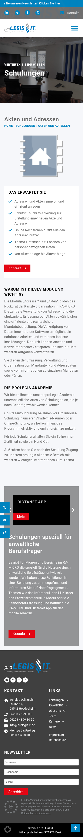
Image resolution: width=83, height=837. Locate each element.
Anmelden (16, 791)
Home (8, 125)
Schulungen (25, 125)
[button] (74, 28)
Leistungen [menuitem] (56, 700)
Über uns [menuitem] (55, 710)
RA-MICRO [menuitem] (56, 705)
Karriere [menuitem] (54, 721)
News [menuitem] (52, 727)
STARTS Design (54, 832)
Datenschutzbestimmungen (36, 813)
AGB (62, 809)
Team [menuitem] (52, 716)
